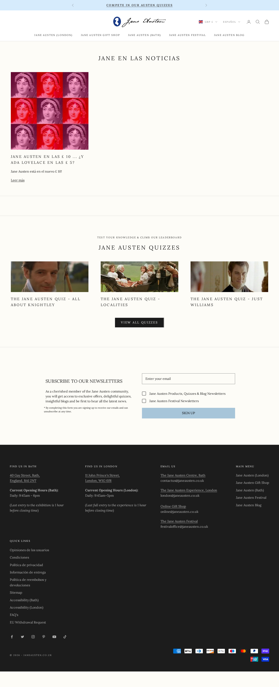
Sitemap (16, 592)
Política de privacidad (26, 565)
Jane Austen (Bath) (144, 35)
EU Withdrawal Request (28, 622)
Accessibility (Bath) (24, 600)
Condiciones (19, 557)
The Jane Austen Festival (179, 521)
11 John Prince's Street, (102, 475)
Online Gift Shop (173, 506)
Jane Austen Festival (187, 35)
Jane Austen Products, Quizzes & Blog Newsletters (187, 393)
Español (229, 21)
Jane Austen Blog (229, 35)
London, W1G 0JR (98, 480)
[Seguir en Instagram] (33, 637)
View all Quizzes (139, 322)
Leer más (18, 180)
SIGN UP (188, 413)
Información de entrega (28, 572)
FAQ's (14, 615)
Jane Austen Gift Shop (100, 35)
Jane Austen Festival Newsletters (174, 401)
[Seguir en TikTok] (65, 637)
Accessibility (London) (26, 607)
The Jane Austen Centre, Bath (183, 475)
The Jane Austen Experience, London (189, 490)
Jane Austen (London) (53, 35)
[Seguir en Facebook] (12, 637)
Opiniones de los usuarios (29, 550)
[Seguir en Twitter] (22, 637)
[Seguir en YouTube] (54, 637)
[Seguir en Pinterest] (44, 637)
